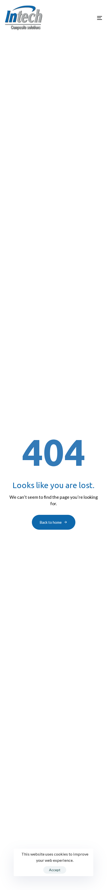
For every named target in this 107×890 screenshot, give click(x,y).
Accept (54, 870)
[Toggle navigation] (86, 18)
